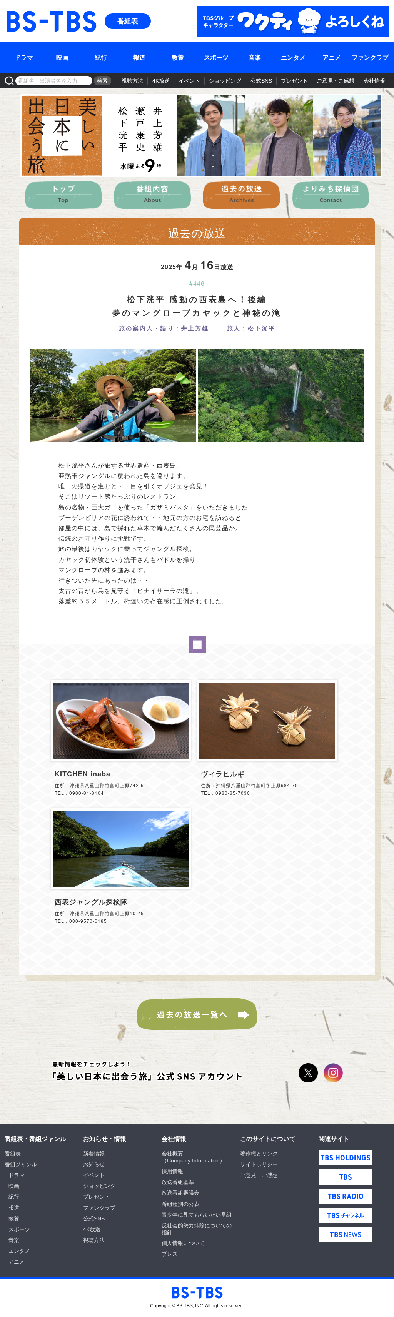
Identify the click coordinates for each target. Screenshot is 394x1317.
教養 (178, 57)
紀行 (101, 57)
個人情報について (183, 1243)
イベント (189, 81)
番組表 (127, 21)
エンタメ (293, 57)
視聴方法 (132, 81)
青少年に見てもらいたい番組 (197, 1215)
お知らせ (94, 1164)
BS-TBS (16, 10)
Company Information (193, 1160)
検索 (102, 81)
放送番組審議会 (180, 1193)
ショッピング (225, 81)
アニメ (331, 57)
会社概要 (172, 1154)
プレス (170, 1254)
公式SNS (261, 81)
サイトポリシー (259, 1164)
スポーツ (216, 57)
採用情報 (172, 1171)
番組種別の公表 (180, 1204)
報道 (139, 57)
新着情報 (94, 1154)
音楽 (255, 57)
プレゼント (294, 81)
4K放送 (161, 81)
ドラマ (24, 57)
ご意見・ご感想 (335, 81)
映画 (62, 57)
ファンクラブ (370, 57)
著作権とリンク (259, 1154)
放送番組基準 (178, 1182)
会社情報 (374, 81)
